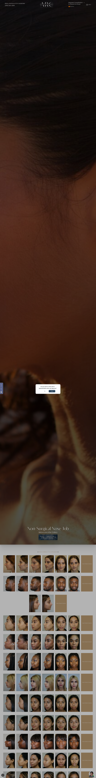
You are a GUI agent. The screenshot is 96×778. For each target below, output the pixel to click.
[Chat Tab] (48, 389)
